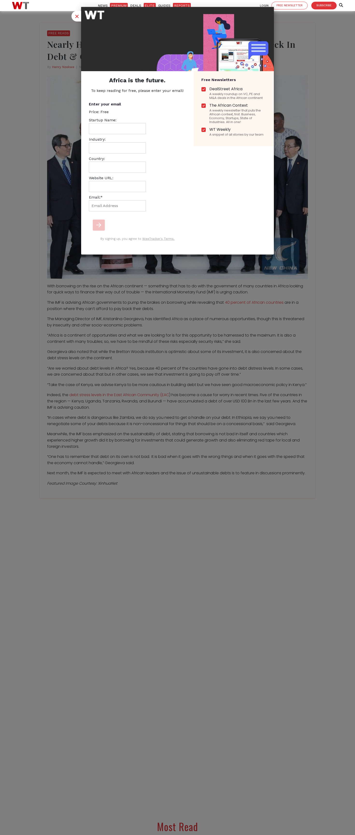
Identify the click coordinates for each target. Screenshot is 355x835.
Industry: (97, 139)
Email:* (96, 197)
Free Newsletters (218, 79)
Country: (97, 158)
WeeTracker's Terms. (158, 239)
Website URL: (101, 178)
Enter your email (105, 104)
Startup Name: (102, 120)
